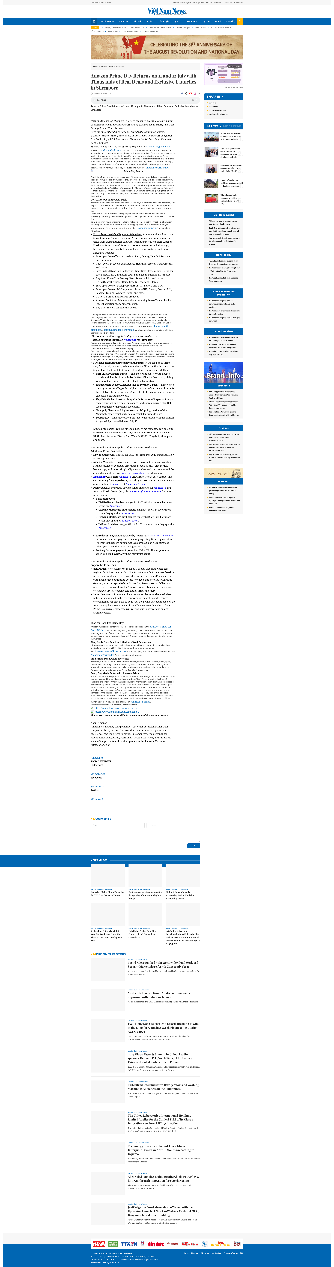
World (218, 21)
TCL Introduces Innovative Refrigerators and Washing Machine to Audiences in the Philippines (163, 1087)
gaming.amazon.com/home (119, 329)
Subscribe (213, 106)
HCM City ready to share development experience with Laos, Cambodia (230, 136)
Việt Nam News (167, 11)
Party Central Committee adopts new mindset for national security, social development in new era (224, 231)
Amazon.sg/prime (148, 228)
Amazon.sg (130, 339)
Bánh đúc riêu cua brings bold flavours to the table (221, 509)
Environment (191, 21)
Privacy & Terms (231, 1253)
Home (95, 66)
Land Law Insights (183, 28)
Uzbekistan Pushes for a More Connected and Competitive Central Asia (143, 934)
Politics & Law (107, 21)
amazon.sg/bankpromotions (145, 491)
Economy (123, 21)
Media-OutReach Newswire (112, 66)
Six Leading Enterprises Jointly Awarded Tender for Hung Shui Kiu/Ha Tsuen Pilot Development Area (107, 936)
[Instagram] (195, 94)
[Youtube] (190, 94)
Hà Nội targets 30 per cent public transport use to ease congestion (222, 346)
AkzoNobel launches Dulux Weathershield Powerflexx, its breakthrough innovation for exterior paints (163, 1178)
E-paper (213, 97)
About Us (228, 2)
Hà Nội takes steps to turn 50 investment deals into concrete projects (222, 303)
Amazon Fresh (130, 520)
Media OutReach (112, 150)
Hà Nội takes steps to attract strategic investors (224, 319)
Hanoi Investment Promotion (160, 28)
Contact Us (238, 2)
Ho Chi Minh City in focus (221, 28)
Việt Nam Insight (97, 31)
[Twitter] (186, 93)
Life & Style (164, 21)
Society (150, 21)
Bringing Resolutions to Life (115, 28)
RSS (241, 1253)
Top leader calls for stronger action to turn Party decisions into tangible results (224, 241)
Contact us (216, 1253)
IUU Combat (113, 31)
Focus (94, 28)
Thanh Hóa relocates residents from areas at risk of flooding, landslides (231, 183)
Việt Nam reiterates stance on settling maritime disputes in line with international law (224, 447)
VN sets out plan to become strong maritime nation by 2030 (223, 222)
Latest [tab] (212, 126)
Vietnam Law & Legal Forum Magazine (188, 2)
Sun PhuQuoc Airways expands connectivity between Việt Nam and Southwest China (223, 394)
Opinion (206, 21)
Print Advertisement (217, 110)
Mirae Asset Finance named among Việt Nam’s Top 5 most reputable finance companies (223, 404)
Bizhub (209, 2)
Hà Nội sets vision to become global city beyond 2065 (223, 353)
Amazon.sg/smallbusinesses (110, 651)
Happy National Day (151, 31)
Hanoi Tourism (201, 28)
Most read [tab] (232, 126)
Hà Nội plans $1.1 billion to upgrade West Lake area (223, 279)
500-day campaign (131, 31)
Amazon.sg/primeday (158, 146)
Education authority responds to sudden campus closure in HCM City (230, 199)
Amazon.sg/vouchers (133, 473)
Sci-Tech (137, 21)
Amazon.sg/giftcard (136, 484)
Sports (177, 21)
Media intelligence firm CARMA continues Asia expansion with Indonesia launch (159, 995)
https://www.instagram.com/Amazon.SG (117, 711)
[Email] (199, 93)
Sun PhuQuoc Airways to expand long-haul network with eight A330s (224, 413)
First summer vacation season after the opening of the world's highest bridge (145, 895)
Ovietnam (218, 2)
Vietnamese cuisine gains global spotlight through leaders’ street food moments (224, 500)
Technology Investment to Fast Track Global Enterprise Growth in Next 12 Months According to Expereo (161, 1150)
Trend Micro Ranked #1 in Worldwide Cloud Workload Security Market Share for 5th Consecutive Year (163, 964)
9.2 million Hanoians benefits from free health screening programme (223, 262)
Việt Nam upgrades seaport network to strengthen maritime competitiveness (224, 437)
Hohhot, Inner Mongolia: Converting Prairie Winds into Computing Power (180, 895)
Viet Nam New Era (137, 28)
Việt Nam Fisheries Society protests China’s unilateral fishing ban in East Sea (224, 457)
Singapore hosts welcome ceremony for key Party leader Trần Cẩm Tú (231, 168)
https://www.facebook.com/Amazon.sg (116, 708)
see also (100, 860)
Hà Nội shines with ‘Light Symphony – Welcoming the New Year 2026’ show (224, 270)
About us (205, 1253)
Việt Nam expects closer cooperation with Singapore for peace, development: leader (230, 152)
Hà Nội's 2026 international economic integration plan (224, 312)
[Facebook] (182, 93)
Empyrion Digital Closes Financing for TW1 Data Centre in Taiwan (107, 894)
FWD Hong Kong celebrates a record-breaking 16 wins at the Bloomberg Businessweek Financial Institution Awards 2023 (163, 1027)
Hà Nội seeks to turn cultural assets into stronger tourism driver (223, 339)
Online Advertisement (218, 114)
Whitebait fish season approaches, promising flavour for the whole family (223, 490)
